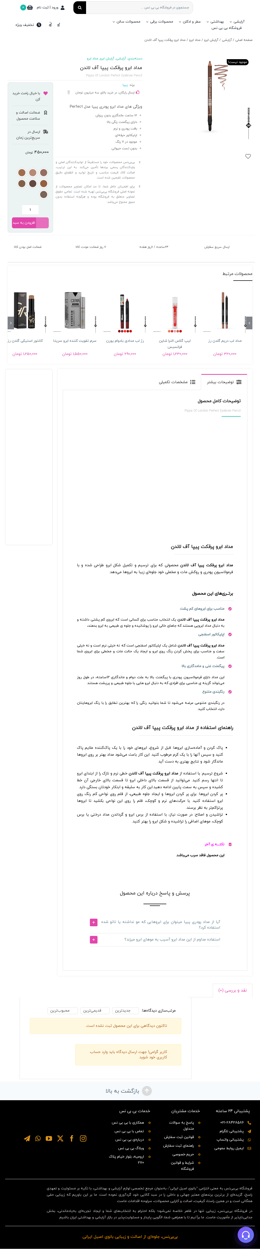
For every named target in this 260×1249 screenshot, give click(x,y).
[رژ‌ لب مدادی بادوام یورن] (125, 310)
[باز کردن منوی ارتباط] (246, 1235)
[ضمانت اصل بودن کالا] (51, 241)
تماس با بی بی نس (129, 1131)
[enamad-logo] (26, 1184)
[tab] (224, 382)
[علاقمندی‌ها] (50, 25)
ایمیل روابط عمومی (229, 1148)
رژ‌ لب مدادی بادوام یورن (125, 340)
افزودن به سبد (24, 222)
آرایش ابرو (107, 58)
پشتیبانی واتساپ (230, 1139)
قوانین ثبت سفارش (179, 1137)
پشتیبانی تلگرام (232, 1131)
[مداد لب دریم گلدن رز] (224, 310)
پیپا (125, 85)
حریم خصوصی (183, 1154)
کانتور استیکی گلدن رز (25, 340)
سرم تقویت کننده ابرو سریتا (74, 340)
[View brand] (19, 64)
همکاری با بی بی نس (128, 1122)
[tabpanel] (155, 680)
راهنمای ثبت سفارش (178, 1145)
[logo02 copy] (55, 1149)
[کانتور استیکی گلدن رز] (25, 310)
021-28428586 (232, 1122)
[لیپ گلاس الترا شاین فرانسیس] (174, 310)
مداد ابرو (92, 58)
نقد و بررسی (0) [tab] (232, 990)
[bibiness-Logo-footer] (55, 1108)
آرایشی (121, 58)
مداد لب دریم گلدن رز (225, 340)
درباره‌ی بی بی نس (129, 1139)
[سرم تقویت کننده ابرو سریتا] (75, 310)
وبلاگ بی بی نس (131, 1148)
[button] (43, 172)
